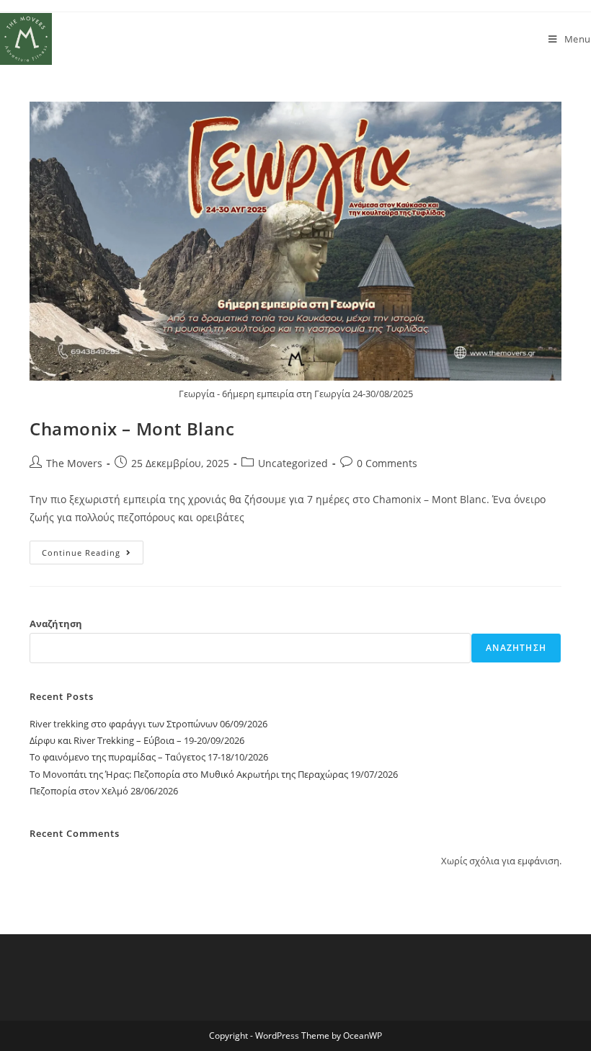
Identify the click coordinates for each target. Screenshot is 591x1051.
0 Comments (387, 463)
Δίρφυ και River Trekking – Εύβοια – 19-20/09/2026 (137, 740)
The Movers (74, 463)
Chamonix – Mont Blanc (132, 428)
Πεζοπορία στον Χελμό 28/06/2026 (104, 790)
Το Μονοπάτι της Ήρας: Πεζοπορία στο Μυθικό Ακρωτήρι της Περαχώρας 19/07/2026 (214, 774)
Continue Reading (92, 549)
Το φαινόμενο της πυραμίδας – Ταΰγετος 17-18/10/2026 (149, 756)
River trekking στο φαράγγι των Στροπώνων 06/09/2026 (148, 723)
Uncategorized (293, 463)
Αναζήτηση (56, 623)
